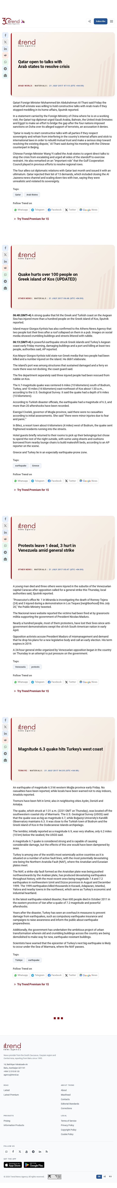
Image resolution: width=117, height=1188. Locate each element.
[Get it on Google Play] (34, 1165)
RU (110, 1177)
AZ (105, 1177)
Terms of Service (68, 1121)
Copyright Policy (68, 1130)
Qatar (18, 194)
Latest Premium (11, 1095)
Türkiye (19, 960)
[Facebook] (13, 1151)
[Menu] (111, 21)
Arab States (32, 194)
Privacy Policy (67, 1125)
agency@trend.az (11, 1075)
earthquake (20, 465)
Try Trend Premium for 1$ (33, 218)
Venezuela (20, 667)
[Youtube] (26, 1151)
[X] (20, 1151)
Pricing (7, 1121)
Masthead (66, 1095)
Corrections (66, 1108)
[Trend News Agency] (12, 1046)
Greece (35, 465)
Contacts (65, 1099)
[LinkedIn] (40, 1151)
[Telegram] (33, 1151)
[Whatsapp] (6, 1151)
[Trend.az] (13, 21)
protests (35, 667)
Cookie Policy (67, 1134)
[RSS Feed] (46, 1151)
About (64, 1090)
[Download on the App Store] (13, 1165)
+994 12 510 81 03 (11, 1071)
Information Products (14, 1125)
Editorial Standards (70, 1104)
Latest (7, 1090)
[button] (5, 35)
